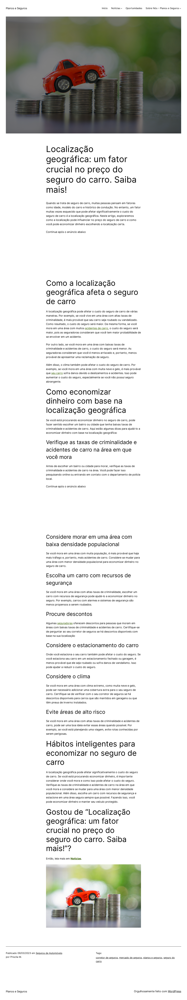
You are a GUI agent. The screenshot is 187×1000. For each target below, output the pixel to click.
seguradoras (65, 623)
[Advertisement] (93, 254)
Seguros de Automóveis (49, 953)
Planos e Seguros (16, 8)
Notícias (76, 858)
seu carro (57, 373)
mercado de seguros (130, 957)
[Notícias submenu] (121, 8)
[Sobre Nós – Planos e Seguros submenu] (180, 8)
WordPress (174, 991)
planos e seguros (152, 957)
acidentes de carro (96, 328)
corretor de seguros (107, 957)
